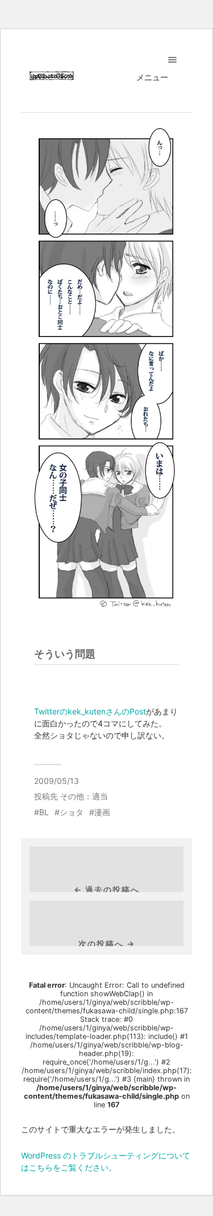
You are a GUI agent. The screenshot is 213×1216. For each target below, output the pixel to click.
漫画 (102, 812)
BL (44, 812)
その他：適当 (84, 796)
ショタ (71, 812)
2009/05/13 (56, 781)
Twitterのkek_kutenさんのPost (90, 711)
